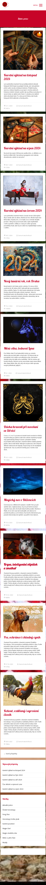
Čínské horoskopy (8, 810)
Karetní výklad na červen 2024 (23, 210)
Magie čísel (6, 828)
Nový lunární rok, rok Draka (21, 281)
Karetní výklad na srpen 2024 (22, 148)
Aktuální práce (7, 805)
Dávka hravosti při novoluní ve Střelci (21, 429)
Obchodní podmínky (23, 871)
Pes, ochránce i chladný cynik (22, 637)
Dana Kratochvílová (24, 106)
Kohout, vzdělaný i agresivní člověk (21, 713)
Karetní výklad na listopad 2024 (20, 77)
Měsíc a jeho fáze (8, 838)
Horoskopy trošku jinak (10, 819)
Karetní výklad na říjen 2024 (12, 775)
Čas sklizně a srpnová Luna (12, 784)
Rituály (4, 842)
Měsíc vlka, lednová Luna (19, 348)
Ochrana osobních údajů (23, 864)
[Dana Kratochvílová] (5, 5)
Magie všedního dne (9, 833)
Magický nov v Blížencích (20, 500)
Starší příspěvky (10, 754)
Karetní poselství (8, 824)
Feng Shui (5, 814)
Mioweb (41, 880)
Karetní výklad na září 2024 (12, 780)
